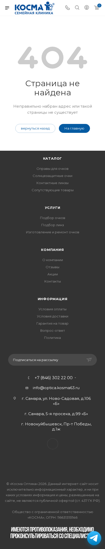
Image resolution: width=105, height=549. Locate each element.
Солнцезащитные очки (52, 176)
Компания (52, 250)
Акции (52, 274)
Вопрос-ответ (52, 330)
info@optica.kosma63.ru (56, 387)
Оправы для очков (52, 169)
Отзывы (52, 267)
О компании (52, 260)
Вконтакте (52, 443)
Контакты (52, 281)
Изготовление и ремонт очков (52, 232)
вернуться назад (35, 128)
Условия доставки (52, 316)
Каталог (52, 158)
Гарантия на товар (52, 323)
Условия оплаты (52, 309)
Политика (52, 338)
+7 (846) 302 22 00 (54, 378)
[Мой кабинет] (86, 8)
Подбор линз (52, 225)
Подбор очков (52, 218)
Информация (53, 299)
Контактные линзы (52, 183)
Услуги (52, 208)
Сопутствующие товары (53, 190)
